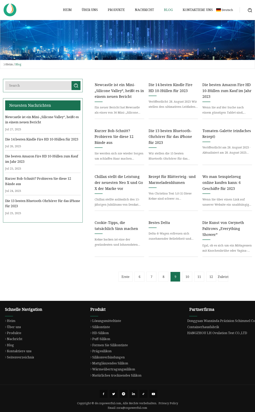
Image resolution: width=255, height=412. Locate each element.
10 (187, 277)
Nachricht (144, 10)
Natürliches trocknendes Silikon (116, 375)
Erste (125, 277)
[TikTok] (143, 394)
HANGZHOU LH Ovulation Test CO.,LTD (217, 333)
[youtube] (153, 394)
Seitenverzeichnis (20, 357)
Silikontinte (101, 327)
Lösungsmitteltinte (106, 321)
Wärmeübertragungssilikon (113, 369)
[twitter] (114, 394)
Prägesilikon (102, 351)
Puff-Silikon (101, 339)
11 (199, 277)
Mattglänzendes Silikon (110, 363)
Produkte (116, 10)
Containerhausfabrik (203, 327)
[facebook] (104, 394)
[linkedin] (133, 394)
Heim (67, 10)
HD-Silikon (100, 333)
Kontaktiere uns (198, 10)
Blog (168, 10)
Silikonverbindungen (108, 357)
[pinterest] (124, 394)
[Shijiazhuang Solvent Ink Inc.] (10, 10)
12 (211, 277)
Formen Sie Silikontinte (110, 345)
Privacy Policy (168, 403)
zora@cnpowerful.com (131, 408)
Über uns (90, 10)
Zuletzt (223, 277)
